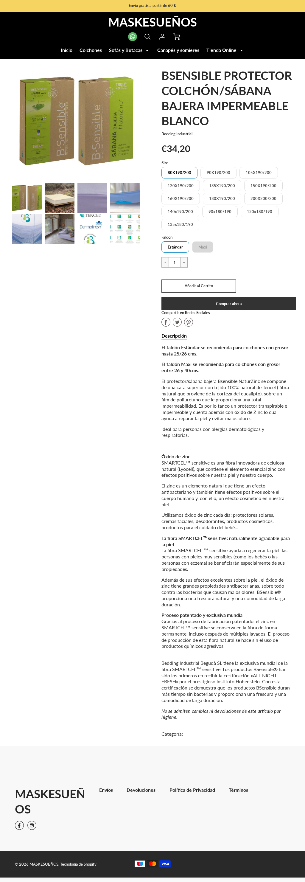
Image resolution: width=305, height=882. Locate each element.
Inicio (66, 50)
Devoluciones (141, 790)
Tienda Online (222, 50)
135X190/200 (222, 185)
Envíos (106, 790)
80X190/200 (179, 172)
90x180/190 (219, 211)
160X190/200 (181, 198)
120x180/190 (259, 211)
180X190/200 (222, 198)
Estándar (175, 247)
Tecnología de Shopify (78, 864)
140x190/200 (180, 211)
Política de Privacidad (192, 790)
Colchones (91, 50)
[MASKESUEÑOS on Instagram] (31, 827)
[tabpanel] (27, 198)
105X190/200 (259, 172)
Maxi (202, 247)
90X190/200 (218, 172)
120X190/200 (181, 185)
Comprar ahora (229, 303)
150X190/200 (263, 185)
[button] (198, 286)
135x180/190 (180, 224)
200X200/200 (263, 198)
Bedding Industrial (176, 133)
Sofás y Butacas (126, 50)
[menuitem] (66, 50)
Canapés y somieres (178, 50)
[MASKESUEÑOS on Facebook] (19, 827)
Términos (238, 790)
